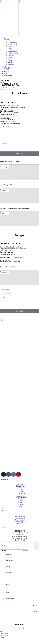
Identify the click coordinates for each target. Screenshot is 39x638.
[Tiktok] (13, 474)
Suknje (10, 61)
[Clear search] (32, 546)
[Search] (36, 546)
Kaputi (10, 48)
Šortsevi (10, 59)
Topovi (10, 62)
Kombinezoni (12, 52)
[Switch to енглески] (21, 75)
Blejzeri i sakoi (12, 42)
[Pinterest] (18, 474)
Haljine (10, 46)
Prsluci (10, 57)
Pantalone (11, 55)
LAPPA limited (13, 53)
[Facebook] (8, 474)
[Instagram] (3, 474)
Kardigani (11, 50)
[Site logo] (9, 35)
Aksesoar (11, 64)
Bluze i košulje (12, 44)
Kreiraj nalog (19, 628)
